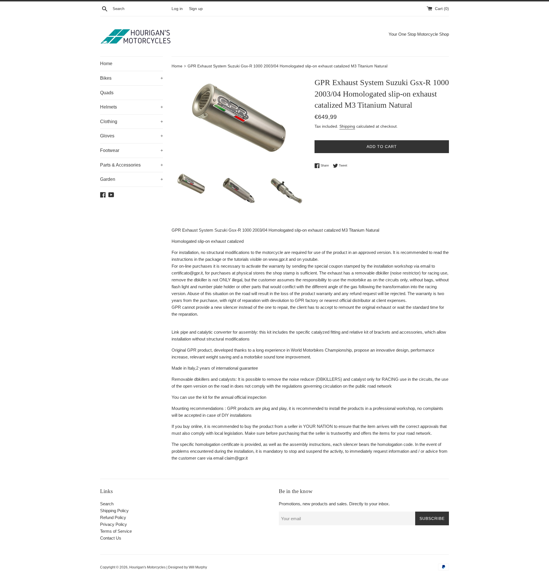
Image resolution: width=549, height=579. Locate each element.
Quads (107, 92)
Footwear (131, 150)
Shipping (347, 126)
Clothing (131, 121)
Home (106, 63)
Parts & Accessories (131, 165)
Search (107, 503)
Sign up (196, 9)
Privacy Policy (113, 524)
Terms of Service (116, 531)
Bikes (131, 78)
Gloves (131, 135)
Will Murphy (198, 567)
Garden (131, 179)
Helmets (131, 107)
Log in (177, 9)
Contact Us (110, 538)
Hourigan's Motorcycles (147, 567)
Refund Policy (113, 517)
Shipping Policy (114, 510)
